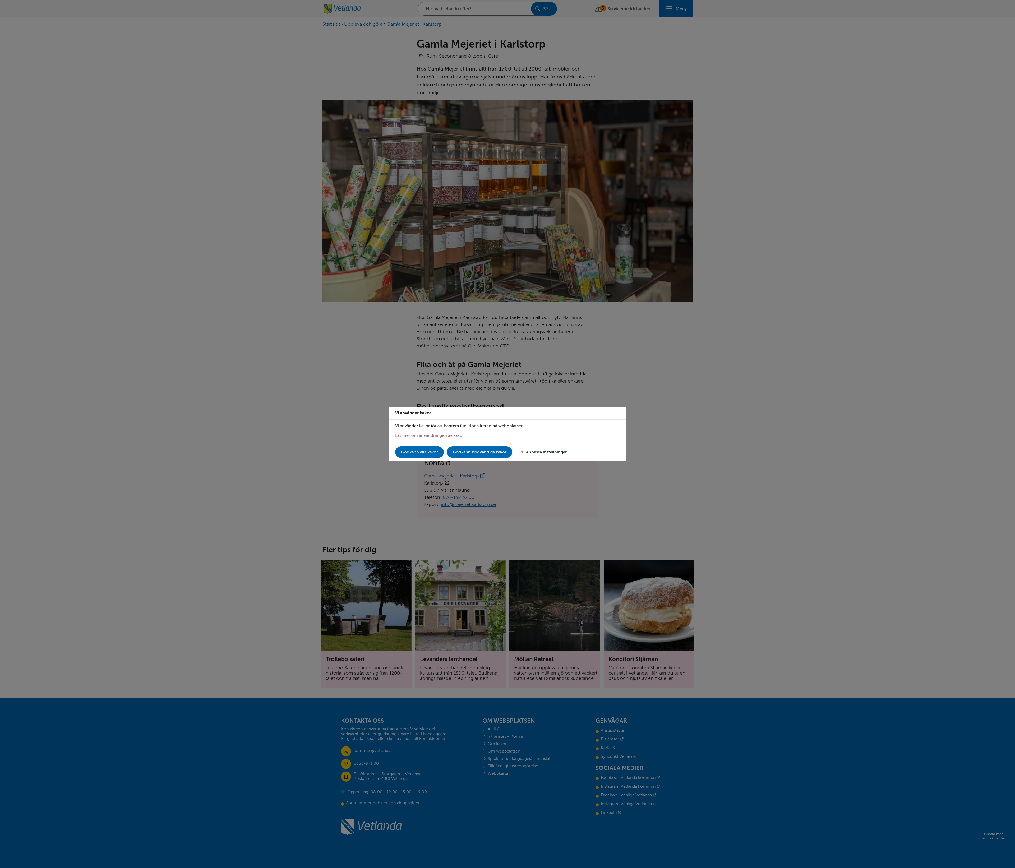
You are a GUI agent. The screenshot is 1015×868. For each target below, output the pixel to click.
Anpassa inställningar (546, 452)
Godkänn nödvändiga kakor (479, 452)
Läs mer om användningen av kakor (429, 435)
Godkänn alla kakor (419, 452)
